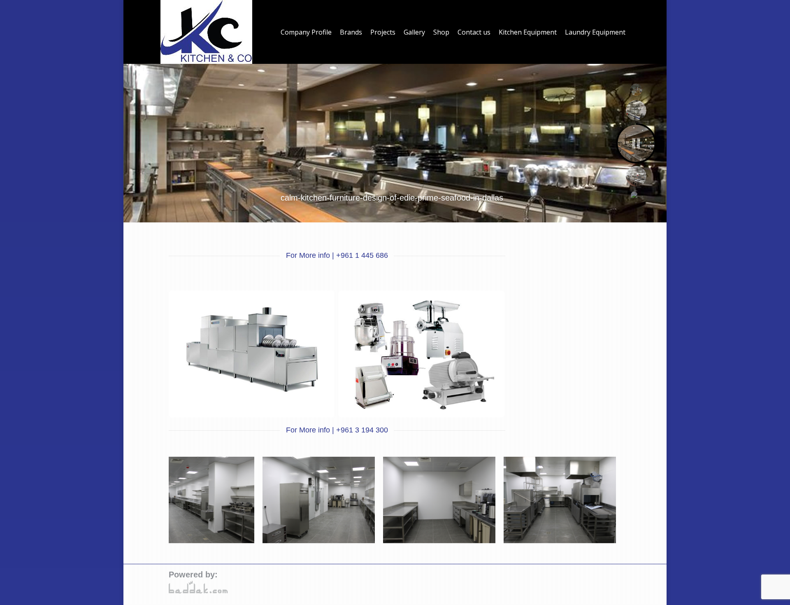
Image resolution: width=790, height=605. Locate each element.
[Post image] (251, 349)
